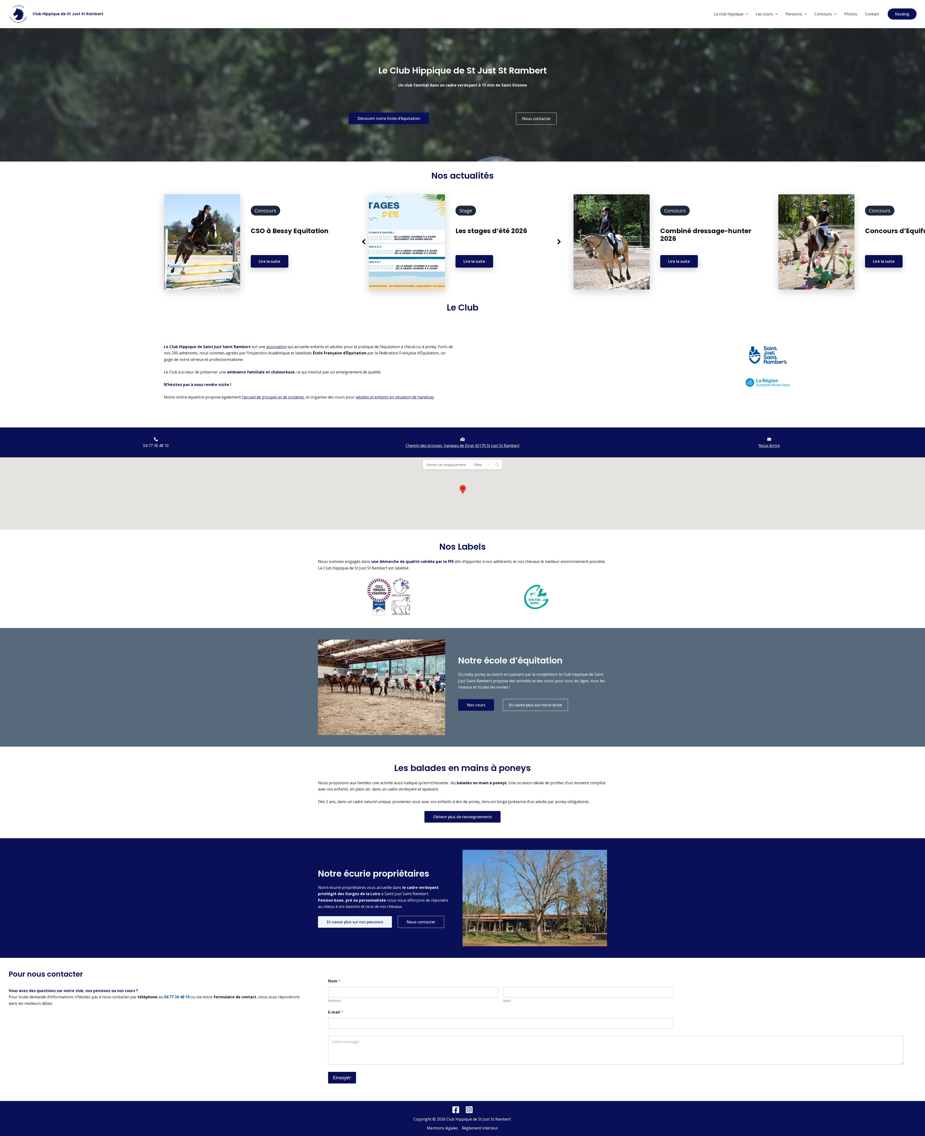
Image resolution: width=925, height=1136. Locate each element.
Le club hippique (728, 14)
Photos (850, 14)
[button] (745, 14)
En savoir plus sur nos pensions (355, 922)
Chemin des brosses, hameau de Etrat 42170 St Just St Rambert (462, 445)
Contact (872, 14)
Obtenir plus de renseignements (462, 816)
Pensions (794, 14)
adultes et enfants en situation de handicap (395, 397)
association (276, 346)
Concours (823, 14)
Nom (507, 1001)
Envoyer (342, 1077)
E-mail (335, 1012)
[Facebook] (456, 1110)
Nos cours (476, 705)
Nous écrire (769, 445)
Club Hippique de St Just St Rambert (68, 13)
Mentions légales (442, 1128)
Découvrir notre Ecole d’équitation (388, 118)
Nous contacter (536, 118)
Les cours (764, 14)
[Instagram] (469, 1110)
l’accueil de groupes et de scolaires (273, 397)
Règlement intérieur (480, 1128)
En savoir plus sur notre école (535, 705)
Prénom (334, 1001)
